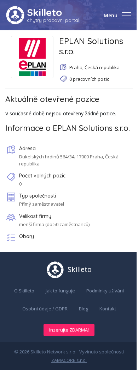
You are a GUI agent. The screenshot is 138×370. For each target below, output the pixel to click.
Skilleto (44, 12)
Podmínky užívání (105, 290)
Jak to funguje (60, 290)
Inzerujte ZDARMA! (69, 330)
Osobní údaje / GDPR (45, 308)
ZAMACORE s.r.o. (69, 360)
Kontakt (107, 308)
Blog (83, 308)
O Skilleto (24, 290)
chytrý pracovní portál (53, 20)
